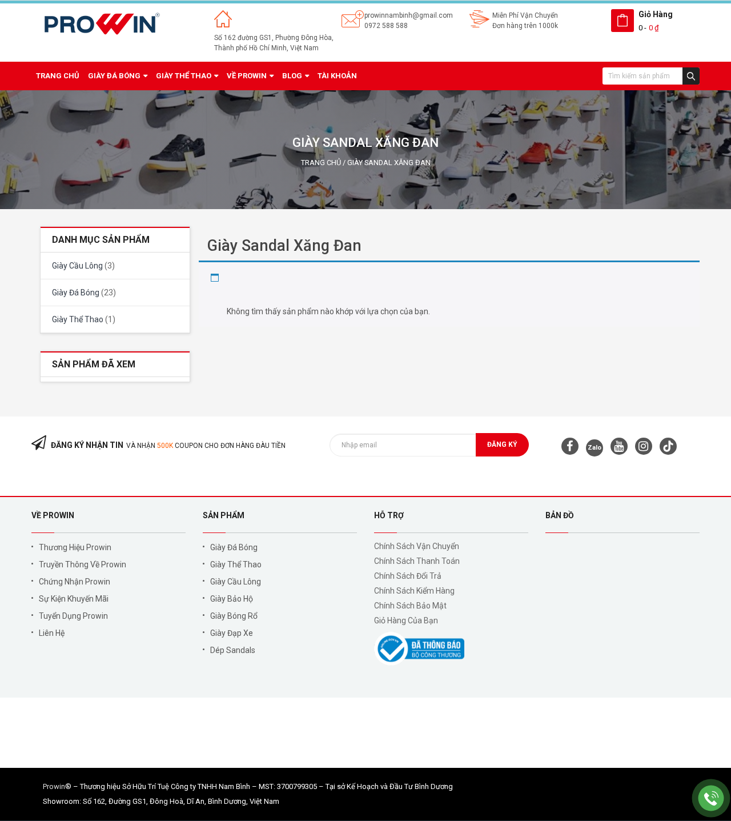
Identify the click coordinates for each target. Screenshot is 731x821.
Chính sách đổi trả (407, 575)
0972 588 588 (386, 26)
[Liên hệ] (711, 798)
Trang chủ (321, 162)
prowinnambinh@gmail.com (408, 15)
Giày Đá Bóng (75, 292)
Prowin (54, 786)
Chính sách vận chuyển (416, 546)
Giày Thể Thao (77, 319)
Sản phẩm (223, 515)
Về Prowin (52, 515)
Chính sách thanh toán (417, 561)
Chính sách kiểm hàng (414, 590)
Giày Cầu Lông (77, 265)
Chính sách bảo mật (410, 605)
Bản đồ (559, 515)
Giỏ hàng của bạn (406, 620)
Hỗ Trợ (389, 515)
